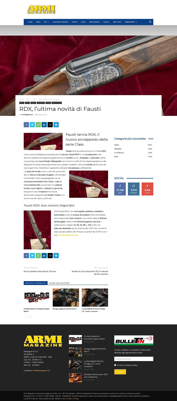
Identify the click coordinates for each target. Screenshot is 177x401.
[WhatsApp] (38, 124)
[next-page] (29, 316)
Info (63, 399)
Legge (83, 22)
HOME (30, 22)
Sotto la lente (56, 103)
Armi (34, 99)
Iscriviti (147, 183)
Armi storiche (94, 22)
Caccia (33, 103)
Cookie (69, 399)
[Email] (50, 124)
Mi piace (120, 183)
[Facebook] (26, 124)
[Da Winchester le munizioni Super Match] (37, 298)
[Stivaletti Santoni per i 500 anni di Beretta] (75, 377)
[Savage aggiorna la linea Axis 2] (66, 298)
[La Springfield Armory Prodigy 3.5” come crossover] (95, 298)
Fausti (48, 103)
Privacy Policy (131, 365)
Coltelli (106, 22)
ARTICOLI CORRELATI (35, 283)
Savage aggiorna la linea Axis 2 (64, 309)
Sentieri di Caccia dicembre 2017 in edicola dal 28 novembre (90, 272)
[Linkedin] (44, 124)
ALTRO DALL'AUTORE (59, 283)
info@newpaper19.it (41, 370)
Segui (134, 183)
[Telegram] (56, 124)
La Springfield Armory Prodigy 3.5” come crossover (94, 364)
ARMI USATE (117, 22)
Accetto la (121, 365)
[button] (150, 22)
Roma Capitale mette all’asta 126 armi (40, 271)
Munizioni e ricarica (60, 22)
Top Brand (41, 103)
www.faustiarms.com (68, 235)
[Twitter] (32, 124)
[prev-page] (25, 316)
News (38, 22)
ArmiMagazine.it (27, 114)
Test (45, 22)
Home (21, 99)
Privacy (76, 399)
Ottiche (74, 22)
